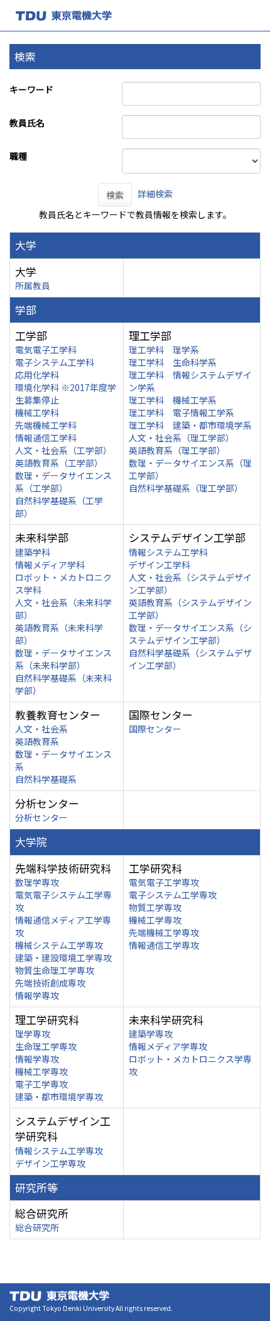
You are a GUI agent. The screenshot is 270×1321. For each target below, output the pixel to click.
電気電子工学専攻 (164, 882)
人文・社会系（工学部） (63, 450)
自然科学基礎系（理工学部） (186, 488)
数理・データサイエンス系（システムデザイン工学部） (190, 633)
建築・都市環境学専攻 (59, 1096)
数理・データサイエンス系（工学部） (63, 481)
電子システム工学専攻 (173, 894)
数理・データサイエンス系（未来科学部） (63, 659)
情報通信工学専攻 (164, 945)
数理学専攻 (37, 882)
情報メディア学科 (50, 564)
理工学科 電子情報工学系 (181, 412)
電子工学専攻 (41, 1084)
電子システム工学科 (54, 362)
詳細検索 (155, 193)
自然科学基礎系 (46, 779)
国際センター (155, 728)
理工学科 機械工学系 (173, 400)
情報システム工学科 (168, 552)
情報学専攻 (37, 995)
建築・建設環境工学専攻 (63, 957)
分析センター (41, 817)
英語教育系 (37, 741)
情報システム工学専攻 (59, 1150)
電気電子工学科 (46, 349)
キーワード (31, 89)
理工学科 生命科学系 (173, 362)
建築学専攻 (151, 1033)
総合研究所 (37, 1227)
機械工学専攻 (155, 920)
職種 (18, 156)
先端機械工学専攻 (164, 932)
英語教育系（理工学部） (177, 450)
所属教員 (32, 285)
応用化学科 (37, 374)
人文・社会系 (41, 728)
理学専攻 (32, 1033)
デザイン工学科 (159, 564)
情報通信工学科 (46, 437)
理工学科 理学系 (164, 349)
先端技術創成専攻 (50, 982)
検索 (115, 195)
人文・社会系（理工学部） (181, 437)
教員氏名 (27, 122)
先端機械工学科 (46, 425)
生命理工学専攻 (46, 1046)
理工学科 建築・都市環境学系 (190, 425)
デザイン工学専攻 (50, 1163)
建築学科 (32, 552)
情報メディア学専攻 (168, 1046)
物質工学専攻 (155, 907)
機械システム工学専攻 (59, 945)
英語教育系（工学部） (59, 462)
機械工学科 (37, 412)
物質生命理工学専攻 (54, 970)
